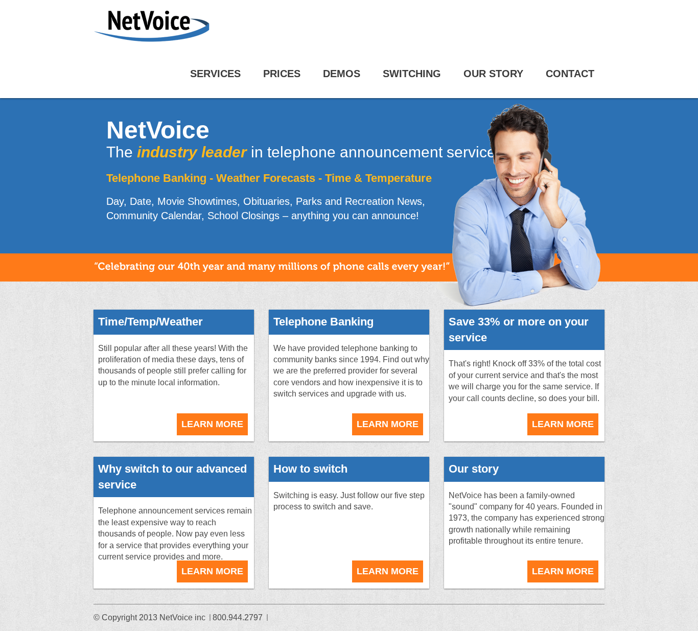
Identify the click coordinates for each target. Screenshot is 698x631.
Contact (570, 73)
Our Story (493, 73)
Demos (341, 73)
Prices (281, 73)
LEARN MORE (212, 424)
